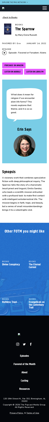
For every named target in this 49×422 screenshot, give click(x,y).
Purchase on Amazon (13, 65)
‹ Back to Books (9, 17)
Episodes (24, 356)
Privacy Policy (17, 413)
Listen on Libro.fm (34, 71)
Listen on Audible (12, 71)
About (24, 372)
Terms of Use (32, 413)
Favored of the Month (24, 364)
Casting (24, 380)
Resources (24, 389)
